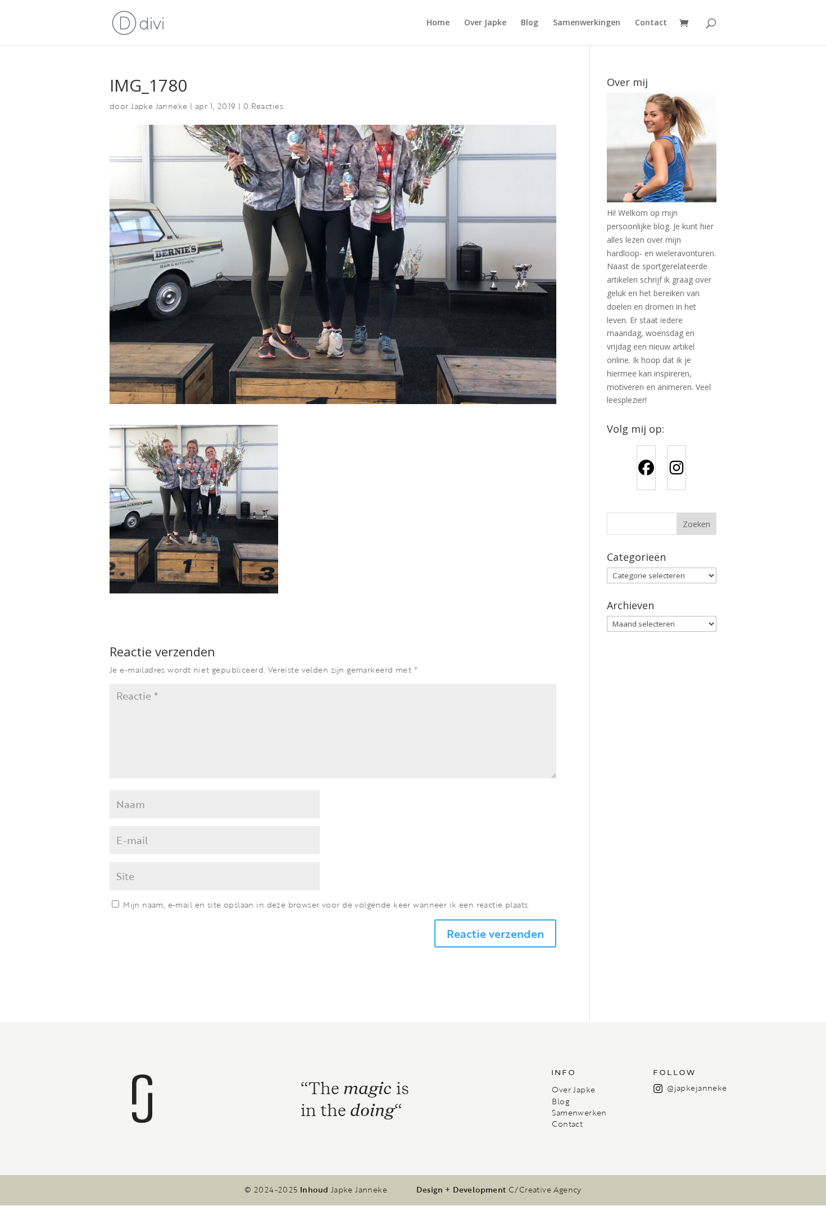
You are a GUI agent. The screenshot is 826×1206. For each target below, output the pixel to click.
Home (438, 23)
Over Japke (485, 23)
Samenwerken (579, 1112)
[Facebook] (646, 467)
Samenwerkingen (586, 23)
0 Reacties (263, 106)
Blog (529, 23)
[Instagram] (676, 467)
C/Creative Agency (545, 1189)
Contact (651, 23)
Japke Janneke (159, 106)
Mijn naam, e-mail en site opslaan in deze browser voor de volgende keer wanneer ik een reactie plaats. (326, 904)
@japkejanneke (697, 1088)
